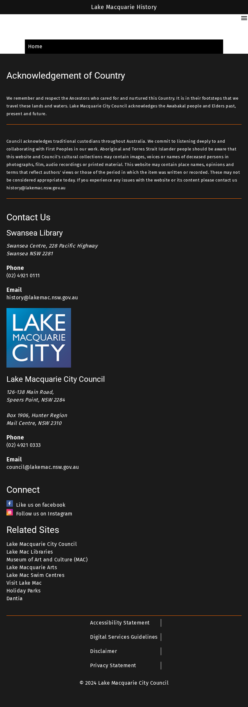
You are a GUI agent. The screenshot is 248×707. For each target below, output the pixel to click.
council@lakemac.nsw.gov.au (42, 467)
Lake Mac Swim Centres (35, 575)
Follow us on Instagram (44, 514)
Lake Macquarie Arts (31, 567)
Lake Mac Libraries (29, 552)
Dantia (14, 598)
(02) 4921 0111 (23, 275)
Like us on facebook (40, 505)
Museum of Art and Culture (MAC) (47, 560)
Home (35, 46)
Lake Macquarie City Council (41, 544)
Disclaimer (103, 651)
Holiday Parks (23, 591)
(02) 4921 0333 (23, 445)
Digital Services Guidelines (123, 637)
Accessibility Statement (120, 623)
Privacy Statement (113, 665)
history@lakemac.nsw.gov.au (42, 297)
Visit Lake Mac (24, 583)
